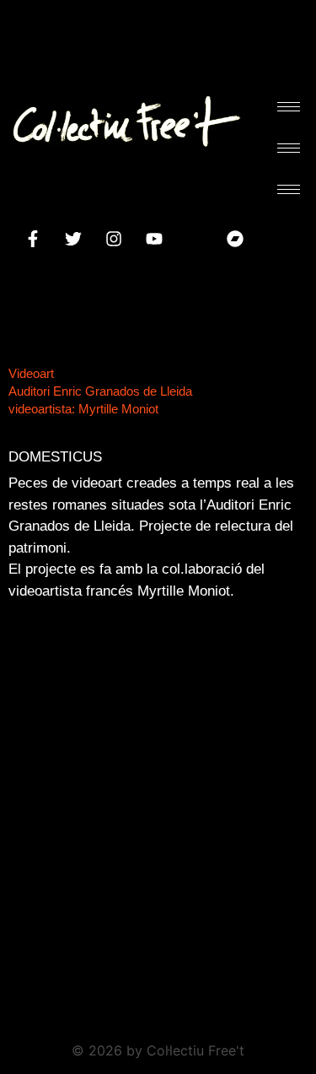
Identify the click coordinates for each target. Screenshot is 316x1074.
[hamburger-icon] (289, 106)
